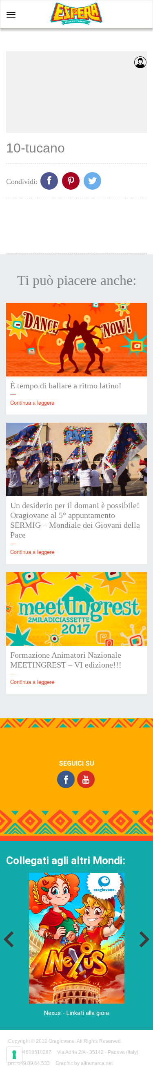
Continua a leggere (32, 402)
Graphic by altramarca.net (84, 1063)
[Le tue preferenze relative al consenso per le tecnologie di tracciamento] (14, 1054)
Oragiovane (62, 1041)
